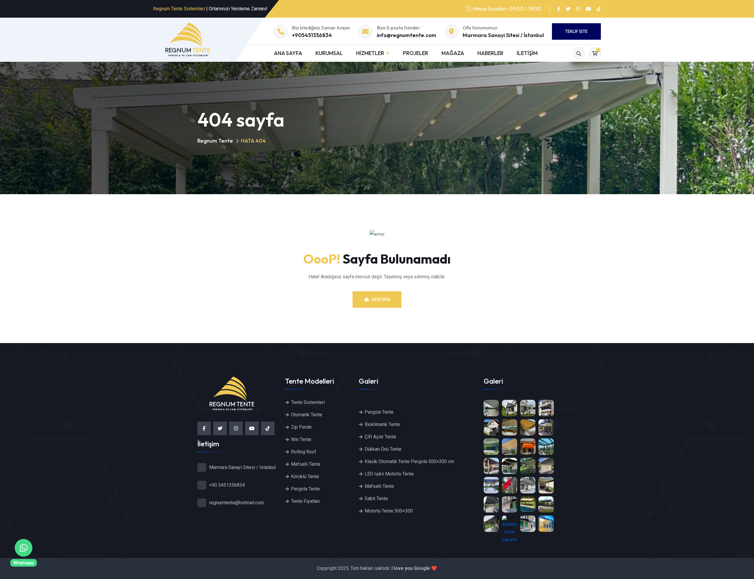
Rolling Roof (303, 452)
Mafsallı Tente (305, 464)
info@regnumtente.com (406, 35)
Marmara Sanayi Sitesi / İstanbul (503, 35)
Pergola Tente (305, 489)
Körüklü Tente (305, 476)
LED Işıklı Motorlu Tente (389, 474)
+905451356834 (312, 35)
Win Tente (301, 439)
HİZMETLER (370, 53)
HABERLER (490, 53)
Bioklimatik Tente (382, 424)
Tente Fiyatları (305, 501)
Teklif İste (576, 31)
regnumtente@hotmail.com (236, 502)
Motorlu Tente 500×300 (389, 511)
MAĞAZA (453, 53)
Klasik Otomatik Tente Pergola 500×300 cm (409, 461)
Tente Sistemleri (308, 402)
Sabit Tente (376, 498)
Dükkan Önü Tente (383, 449)
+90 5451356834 (227, 485)
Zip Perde (301, 427)
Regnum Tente (215, 140)
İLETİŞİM (527, 53)
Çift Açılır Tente (380, 437)
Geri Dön (380, 299)
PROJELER (415, 53)
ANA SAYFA (288, 53)
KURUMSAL (329, 53)
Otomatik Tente (306, 414)
